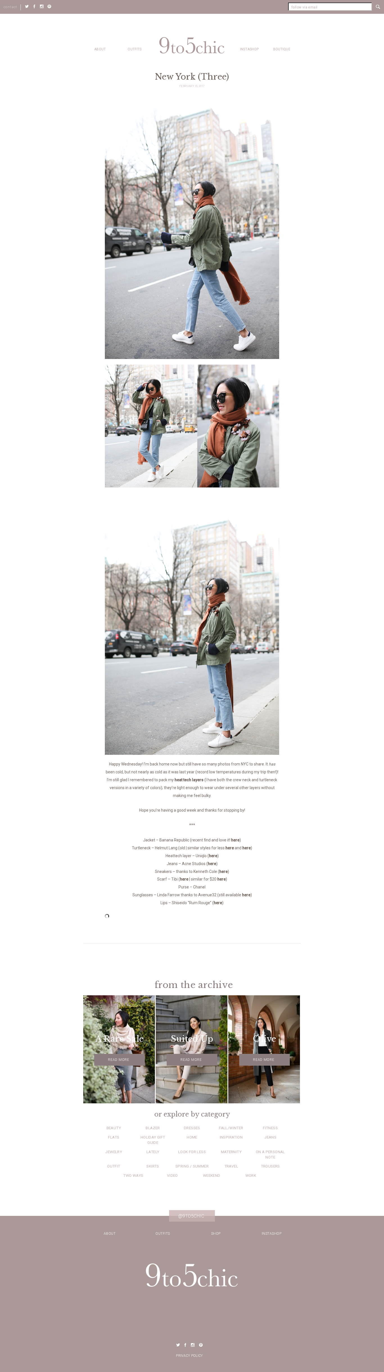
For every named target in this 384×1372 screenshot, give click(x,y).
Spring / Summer (192, 1166)
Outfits (134, 49)
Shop (216, 1234)
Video (172, 1175)
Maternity (231, 1151)
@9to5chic (191, 1216)
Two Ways (133, 1175)
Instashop (249, 49)
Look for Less (192, 1151)
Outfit (113, 1166)
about (100, 49)
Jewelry (113, 1151)
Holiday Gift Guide (153, 1140)
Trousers (270, 1166)
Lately (152, 1151)
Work (250, 1175)
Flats (113, 1137)
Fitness (270, 1128)
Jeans (270, 1137)
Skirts (152, 1166)
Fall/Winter (231, 1128)
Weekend (211, 1175)
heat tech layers (189, 780)
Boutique (281, 49)
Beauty (114, 1128)
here (235, 840)
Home (192, 1137)
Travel (231, 1166)
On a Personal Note (270, 1154)
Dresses (192, 1128)
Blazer (153, 1128)
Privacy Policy (189, 1356)
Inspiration (231, 1137)
